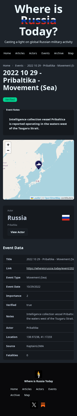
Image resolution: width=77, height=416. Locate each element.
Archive (59, 53)
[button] (38, 165)
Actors (33, 53)
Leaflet (37, 197)
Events (45, 53)
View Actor (18, 232)
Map (71, 53)
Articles (20, 53)
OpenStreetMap (52, 197)
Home (7, 53)
